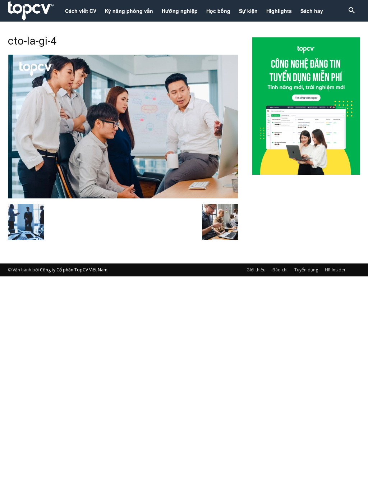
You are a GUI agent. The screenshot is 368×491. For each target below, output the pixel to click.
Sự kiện (248, 10)
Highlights (279, 10)
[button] (351, 11)
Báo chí (280, 270)
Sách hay (311, 10)
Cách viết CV (80, 10)
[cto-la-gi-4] (123, 196)
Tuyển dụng (306, 270)
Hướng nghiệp (180, 10)
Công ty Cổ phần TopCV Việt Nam (73, 270)
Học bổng (218, 10)
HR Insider (335, 270)
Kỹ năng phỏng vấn (129, 10)
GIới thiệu (256, 270)
